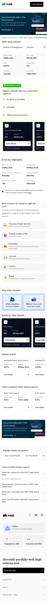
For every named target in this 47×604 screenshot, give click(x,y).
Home (4, 38)
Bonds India (12, 38)
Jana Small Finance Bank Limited (16, 360)
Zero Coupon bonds (12, 456)
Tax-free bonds (31, 456)
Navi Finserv (8, 327)
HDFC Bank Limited (26, 38)
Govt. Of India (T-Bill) (13, 130)
